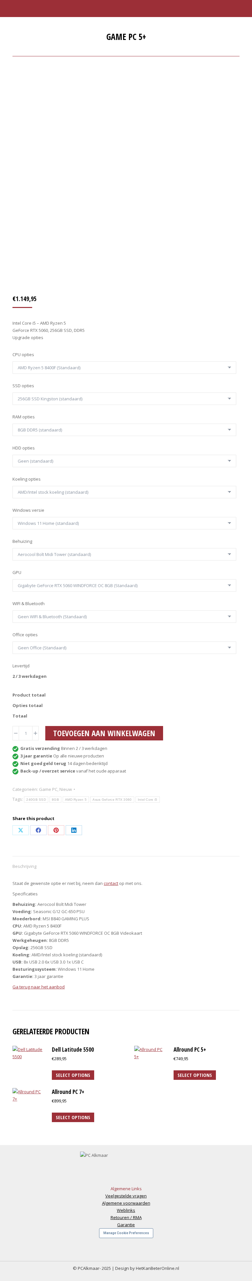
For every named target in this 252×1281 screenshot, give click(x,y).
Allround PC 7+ (68, 1092)
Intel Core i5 (148, 799)
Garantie (126, 1225)
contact (111, 883)
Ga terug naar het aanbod (38, 987)
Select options (73, 1075)
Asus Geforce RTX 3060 (112, 799)
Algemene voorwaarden (126, 1203)
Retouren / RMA (126, 1217)
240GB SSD (36, 799)
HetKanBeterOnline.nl (157, 1268)
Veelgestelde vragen (126, 1196)
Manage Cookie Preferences (126, 1233)
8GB (55, 799)
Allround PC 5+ (190, 1049)
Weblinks (126, 1210)
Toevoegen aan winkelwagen (104, 733)
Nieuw (65, 789)
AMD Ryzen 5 (76, 799)
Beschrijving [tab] (24, 866)
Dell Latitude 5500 (73, 1049)
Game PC (48, 789)
